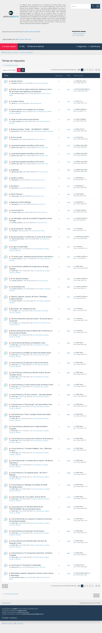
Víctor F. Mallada (16, 121)
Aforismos (38, 103)
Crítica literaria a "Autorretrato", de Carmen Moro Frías (31, 404)
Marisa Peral (15, 131)
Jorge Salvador (80, 35)
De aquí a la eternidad (19, 247)
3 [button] (87, 70)
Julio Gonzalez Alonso (18, 93)
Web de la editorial (37, 46)
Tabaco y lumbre (17, 178)
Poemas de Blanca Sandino (45, 131)
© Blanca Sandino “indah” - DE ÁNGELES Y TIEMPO (30, 129)
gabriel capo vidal (17, 147)
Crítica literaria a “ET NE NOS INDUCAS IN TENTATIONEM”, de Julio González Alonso (26, 508)
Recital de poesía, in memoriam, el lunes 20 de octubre (31, 237)
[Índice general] (11, 14)
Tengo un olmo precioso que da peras (25, 119)
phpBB (14, 609)
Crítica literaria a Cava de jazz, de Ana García (27, 531)
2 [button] (84, 70)
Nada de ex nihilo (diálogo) (21, 202)
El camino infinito (17, 101)
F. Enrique (14, 231)
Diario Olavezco (17, 194)
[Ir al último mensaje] (86, 81)
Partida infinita (16, 81)
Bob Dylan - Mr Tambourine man (23, 309)
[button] (78, 70)
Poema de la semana (79, 31)
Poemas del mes (24, 39)
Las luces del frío (17, 210)
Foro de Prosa (40, 139)
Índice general (6, 603)
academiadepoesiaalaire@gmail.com (33, 614)
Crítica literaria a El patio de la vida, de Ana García (29, 363)
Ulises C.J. (14, 103)
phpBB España (22, 610)
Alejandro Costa (16, 83)
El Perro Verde (16, 137)
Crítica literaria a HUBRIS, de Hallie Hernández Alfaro (31, 353)
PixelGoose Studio (23, 612)
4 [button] (89, 70)
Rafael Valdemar (16, 111)
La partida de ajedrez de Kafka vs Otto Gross (27, 145)
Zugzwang (15, 170)
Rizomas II (15, 186)
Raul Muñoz (15, 180)
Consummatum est (18, 287)
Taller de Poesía (39, 231)
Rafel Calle (15, 271)
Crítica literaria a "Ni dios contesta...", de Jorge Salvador (31, 394)
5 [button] (92, 70)
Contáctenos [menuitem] (19, 623)
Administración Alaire (18, 239)
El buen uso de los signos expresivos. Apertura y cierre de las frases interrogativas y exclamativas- (30, 90)
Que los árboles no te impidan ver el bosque (27, 109)
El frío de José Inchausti (19, 278)
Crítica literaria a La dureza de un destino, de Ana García (32, 438)
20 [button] (96, 70)
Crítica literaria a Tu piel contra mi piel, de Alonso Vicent (32, 385)
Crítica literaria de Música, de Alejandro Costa (28, 343)
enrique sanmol (16, 212)
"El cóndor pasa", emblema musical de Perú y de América (32, 256)
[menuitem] (22, 46)
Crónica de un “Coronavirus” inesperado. (26, 565)
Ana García (15, 139)
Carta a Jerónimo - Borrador (21, 229)
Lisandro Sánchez (17, 222)
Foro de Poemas (43, 83)
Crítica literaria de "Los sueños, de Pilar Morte (28, 497)
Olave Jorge (15, 196)
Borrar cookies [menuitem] (8, 623)
